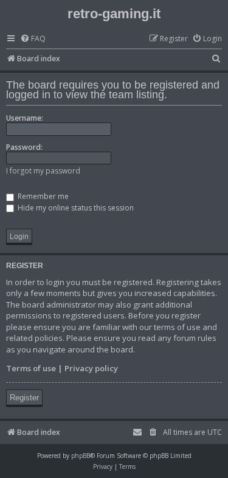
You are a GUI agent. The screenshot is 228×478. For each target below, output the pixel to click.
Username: (24, 118)
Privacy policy (91, 368)
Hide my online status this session (75, 208)
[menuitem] (33, 39)
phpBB (80, 455)
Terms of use (31, 368)
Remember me (42, 196)
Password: (24, 147)
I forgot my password (43, 170)
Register (24, 397)
